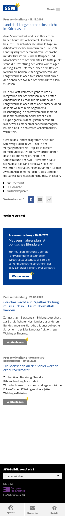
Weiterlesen (20, 276)
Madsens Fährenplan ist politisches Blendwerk (27, 242)
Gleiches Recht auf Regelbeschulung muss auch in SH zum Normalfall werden (31, 306)
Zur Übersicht (15, 183)
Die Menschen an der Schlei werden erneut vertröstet (30, 368)
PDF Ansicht (14, 187)
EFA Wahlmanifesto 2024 (14, 495)
